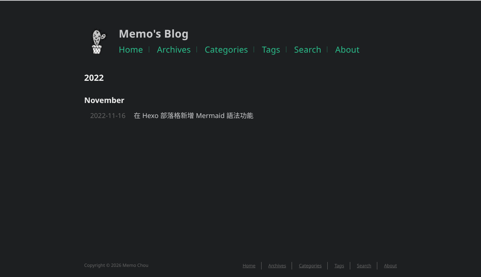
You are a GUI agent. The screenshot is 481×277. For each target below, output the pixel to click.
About (347, 49)
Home (131, 49)
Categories (226, 49)
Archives (174, 49)
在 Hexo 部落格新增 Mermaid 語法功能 (193, 115)
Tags (271, 49)
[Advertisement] (240, 181)
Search (307, 49)
